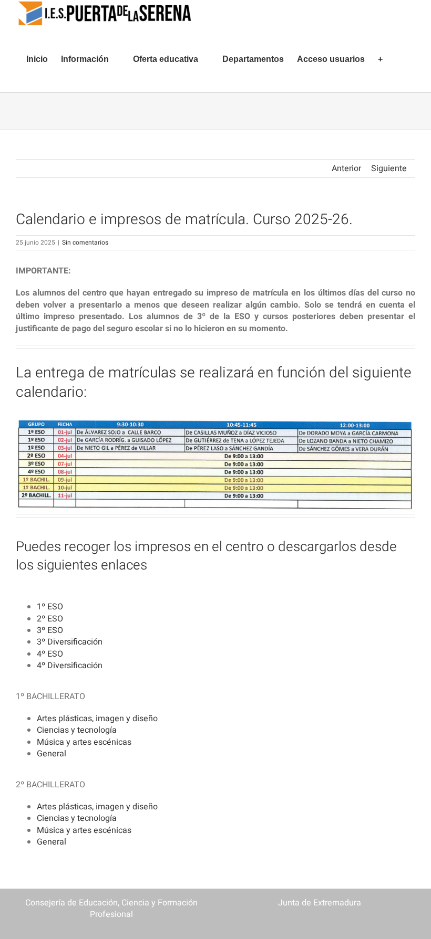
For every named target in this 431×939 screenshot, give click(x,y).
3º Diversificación (69, 642)
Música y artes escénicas (84, 742)
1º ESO (50, 606)
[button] (399, 59)
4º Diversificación (69, 665)
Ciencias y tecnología (77, 730)
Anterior (346, 168)
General (51, 753)
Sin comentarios (85, 242)
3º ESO (50, 630)
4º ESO (50, 654)
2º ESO (50, 619)
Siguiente (389, 168)
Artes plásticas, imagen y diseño (97, 718)
